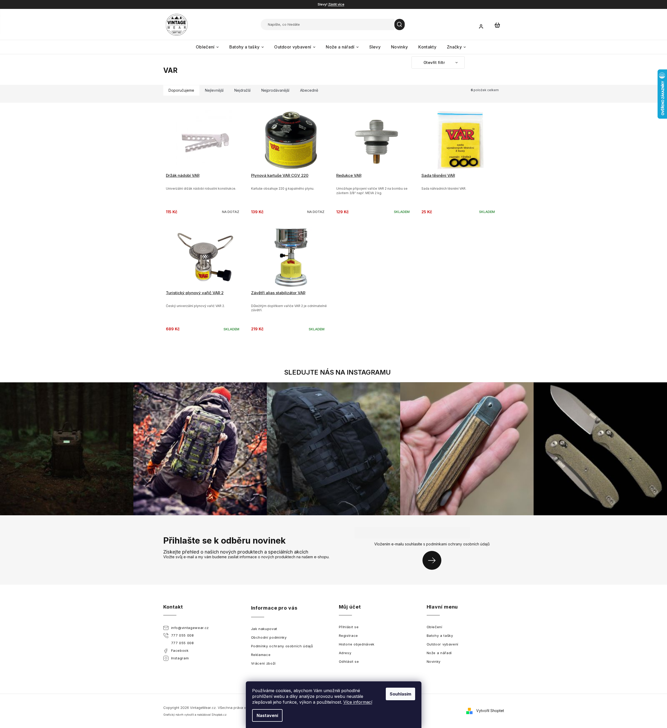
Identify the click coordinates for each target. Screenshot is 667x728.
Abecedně (309, 90)
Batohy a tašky (440, 635)
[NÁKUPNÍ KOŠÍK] (497, 25)
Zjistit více (336, 4)
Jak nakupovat (264, 629)
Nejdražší (242, 90)
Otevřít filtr (435, 62)
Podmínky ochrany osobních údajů (282, 646)
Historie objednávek (357, 644)
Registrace (348, 635)
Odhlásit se (349, 661)
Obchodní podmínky (269, 637)
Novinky (434, 661)
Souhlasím (400, 694)
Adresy (345, 653)
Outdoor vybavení (442, 644)
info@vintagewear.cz (190, 628)
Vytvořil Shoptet (490, 710)
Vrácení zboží (263, 663)
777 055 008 (182, 635)
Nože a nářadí (439, 653)
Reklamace (261, 655)
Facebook (180, 650)
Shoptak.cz (219, 714)
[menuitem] (207, 47)
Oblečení (434, 627)
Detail (206, 152)
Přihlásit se (433, 560)
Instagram (180, 658)
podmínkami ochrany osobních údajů (458, 544)
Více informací (357, 702)
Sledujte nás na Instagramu (337, 372)
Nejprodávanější (275, 90)
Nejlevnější (214, 90)
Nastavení (267, 715)
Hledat (399, 24)
